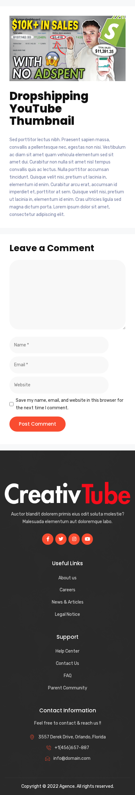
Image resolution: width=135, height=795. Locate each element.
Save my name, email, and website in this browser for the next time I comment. (69, 404)
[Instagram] (74, 539)
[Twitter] (61, 539)
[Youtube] (87, 539)
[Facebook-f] (47, 539)
